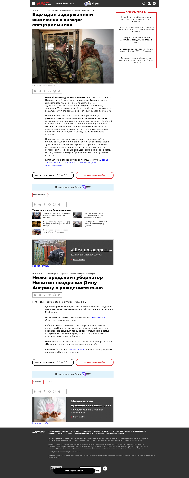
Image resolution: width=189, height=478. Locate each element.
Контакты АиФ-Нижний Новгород (79, 434)
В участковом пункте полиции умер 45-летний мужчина (55, 231)
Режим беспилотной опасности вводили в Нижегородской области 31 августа (136, 60)
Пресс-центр (75, 431)
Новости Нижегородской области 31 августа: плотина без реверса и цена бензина (136, 29)
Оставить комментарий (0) (94, 175)
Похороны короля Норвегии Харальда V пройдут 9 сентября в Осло (136, 40)
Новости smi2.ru (40, 266)
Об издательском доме (58, 431)
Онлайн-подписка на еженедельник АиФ (129, 431)
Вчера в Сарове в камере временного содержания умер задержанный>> (77, 162)
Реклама (87, 431)
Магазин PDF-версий (101, 431)
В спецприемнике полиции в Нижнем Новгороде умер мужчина (95, 224)
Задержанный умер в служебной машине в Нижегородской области (56, 215)
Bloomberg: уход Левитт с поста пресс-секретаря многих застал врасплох (136, 19)
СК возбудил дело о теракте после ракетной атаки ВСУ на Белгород (136, 50)
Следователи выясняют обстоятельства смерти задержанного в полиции (94, 215)
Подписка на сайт (55, 434)
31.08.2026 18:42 (38, 274)
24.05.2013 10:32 (38, 10)
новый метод (77, 349)
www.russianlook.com (46, 85)
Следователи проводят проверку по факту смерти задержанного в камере (56, 224)
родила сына (98, 317)
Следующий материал (74, 471)
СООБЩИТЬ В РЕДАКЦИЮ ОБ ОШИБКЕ (110, 434)
